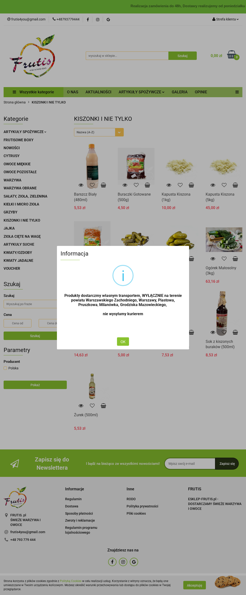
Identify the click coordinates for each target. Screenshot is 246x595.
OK (123, 341)
